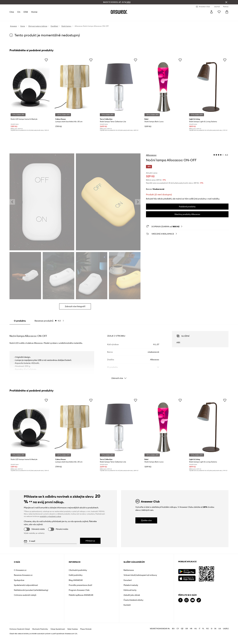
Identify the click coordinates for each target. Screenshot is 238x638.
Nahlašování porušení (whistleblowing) (31, 590)
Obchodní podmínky (78, 570)
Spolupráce (19, 580)
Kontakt (127, 605)
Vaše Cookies (72, 629)
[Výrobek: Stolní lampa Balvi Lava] (163, 87)
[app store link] (186, 578)
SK (215, 629)
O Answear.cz (20, 570)
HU (195, 629)
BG (173, 629)
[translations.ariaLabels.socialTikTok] (198, 600)
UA (219, 629)
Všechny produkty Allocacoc (187, 214)
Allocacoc (151, 155)
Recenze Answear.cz (23, 575)
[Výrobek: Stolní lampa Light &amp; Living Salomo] (208, 87)
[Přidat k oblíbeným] (46, 60)
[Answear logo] (119, 12)
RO (207, 629)
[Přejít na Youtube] (192, 600)
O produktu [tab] (20, 320)
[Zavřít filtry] (226, 2)
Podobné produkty (187, 206)
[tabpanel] (119, 352)
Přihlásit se (90, 541)
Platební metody (131, 585)
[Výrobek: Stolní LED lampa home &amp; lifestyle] (29, 87)
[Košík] (226, 11)
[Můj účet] (211, 11)
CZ (182, 629)
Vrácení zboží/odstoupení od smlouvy (140, 575)
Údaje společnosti (58, 629)
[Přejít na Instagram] (186, 600)
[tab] (49, 320)
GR (186, 629)
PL (203, 629)
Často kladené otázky (133, 600)
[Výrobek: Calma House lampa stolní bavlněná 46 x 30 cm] (74, 87)
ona (12, 11)
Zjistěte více (146, 520)
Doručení (128, 580)
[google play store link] (186, 571)
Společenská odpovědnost (26, 585)
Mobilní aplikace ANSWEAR (81, 595)
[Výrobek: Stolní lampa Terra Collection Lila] (119, 87)
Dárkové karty (130, 590)
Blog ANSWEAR (76, 580)
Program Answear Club (79, 590)
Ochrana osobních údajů (25, 595)
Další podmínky (76, 575)
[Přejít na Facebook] (180, 600)
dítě (26, 11)
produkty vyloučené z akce (50, 516)
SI (211, 629)
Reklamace (129, 570)
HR (191, 629)
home (34, 11)
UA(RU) (226, 629)
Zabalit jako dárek (132, 595)
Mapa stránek (85, 629)
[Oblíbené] (219, 11)
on (18, 11)
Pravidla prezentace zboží (80, 585)
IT (199, 629)
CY (178, 629)
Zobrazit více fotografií (75, 306)
